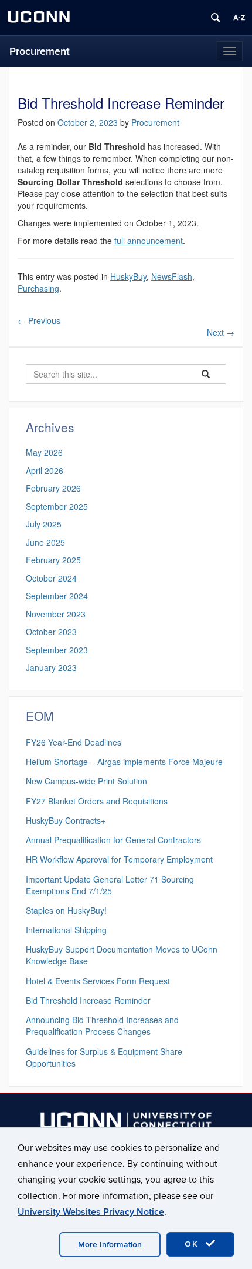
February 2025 (53, 560)
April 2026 (44, 470)
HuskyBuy (128, 276)
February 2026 (53, 488)
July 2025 (44, 524)
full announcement (148, 240)
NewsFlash (171, 276)
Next (220, 332)
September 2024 (57, 596)
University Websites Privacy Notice (91, 1212)
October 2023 (51, 631)
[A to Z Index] (239, 17)
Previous (39, 320)
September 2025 (57, 506)
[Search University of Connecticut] (215, 17)
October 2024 (51, 578)
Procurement (39, 51)
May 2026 (44, 452)
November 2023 (56, 614)
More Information (110, 1245)
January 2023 (51, 667)
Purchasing (38, 288)
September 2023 (57, 650)
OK (193, 1244)
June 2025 (45, 542)
